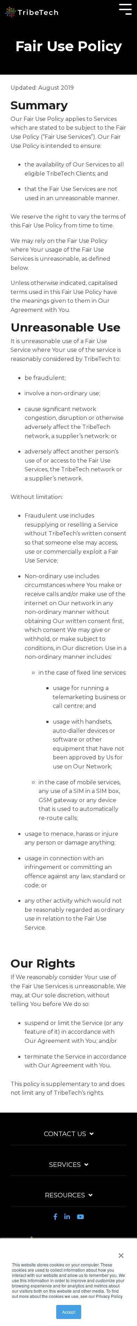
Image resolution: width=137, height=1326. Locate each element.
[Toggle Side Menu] (125, 8)
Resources (65, 1195)
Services (65, 1165)
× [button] (121, 1253)
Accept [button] (68, 1312)
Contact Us (65, 1134)
